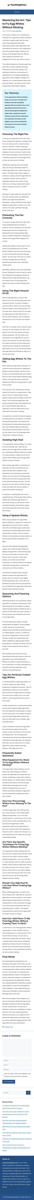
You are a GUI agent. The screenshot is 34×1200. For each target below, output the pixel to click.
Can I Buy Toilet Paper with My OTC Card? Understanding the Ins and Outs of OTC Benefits (15, 1114)
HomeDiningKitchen (13, 1197)
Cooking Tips (9, 1027)
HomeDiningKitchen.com (10, 1162)
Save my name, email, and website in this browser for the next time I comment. (17, 1075)
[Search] (28, 1093)
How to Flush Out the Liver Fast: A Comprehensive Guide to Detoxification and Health (16, 1147)
